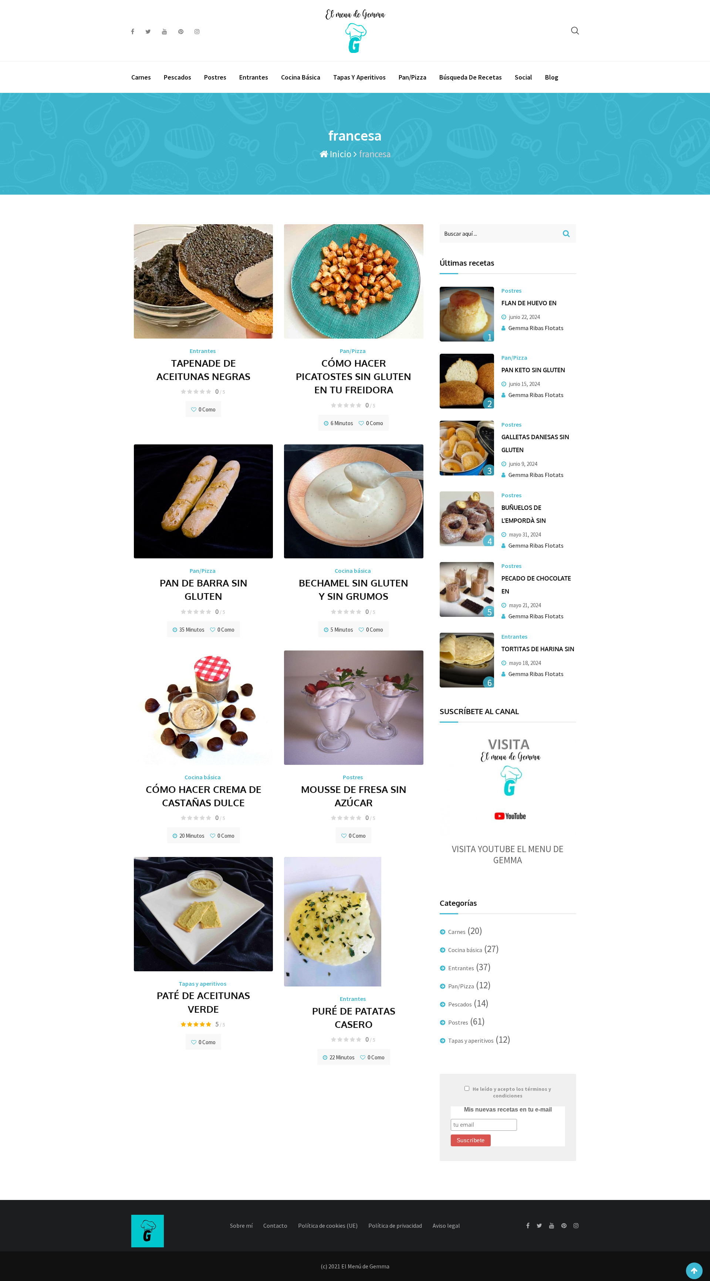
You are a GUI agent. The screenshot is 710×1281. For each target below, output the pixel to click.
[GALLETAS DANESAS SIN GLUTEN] (467, 448)
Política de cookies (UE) (328, 1225)
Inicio (339, 154)
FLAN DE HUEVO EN (529, 303)
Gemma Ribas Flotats (536, 328)
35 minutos (191, 629)
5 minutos (342, 629)
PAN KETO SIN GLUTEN (533, 370)
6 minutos (342, 423)
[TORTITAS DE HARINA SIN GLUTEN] (467, 660)
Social (523, 77)
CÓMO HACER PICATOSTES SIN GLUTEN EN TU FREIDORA (353, 376)
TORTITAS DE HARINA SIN (537, 649)
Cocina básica (300, 77)
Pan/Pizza (412, 77)
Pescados (177, 77)
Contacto (275, 1225)
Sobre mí (241, 1225)
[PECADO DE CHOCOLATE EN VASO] (467, 589)
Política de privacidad (395, 1225)
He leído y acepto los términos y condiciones (512, 1092)
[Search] (575, 30)
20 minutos (191, 835)
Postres (215, 77)
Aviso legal (446, 1225)
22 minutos (342, 1057)
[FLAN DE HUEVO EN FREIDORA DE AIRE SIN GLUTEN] (467, 314)
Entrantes (253, 77)
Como (207, 409)
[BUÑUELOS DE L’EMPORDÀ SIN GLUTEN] (467, 518)
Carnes (141, 77)
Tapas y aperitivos (359, 77)
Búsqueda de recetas (470, 77)
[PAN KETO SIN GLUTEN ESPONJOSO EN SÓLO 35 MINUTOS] (467, 381)
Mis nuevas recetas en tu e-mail (508, 1109)
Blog (551, 77)
